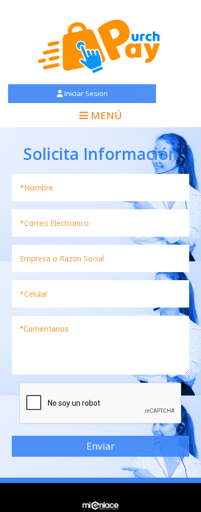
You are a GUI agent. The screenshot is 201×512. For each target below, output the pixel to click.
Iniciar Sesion (85, 93)
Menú (105, 115)
